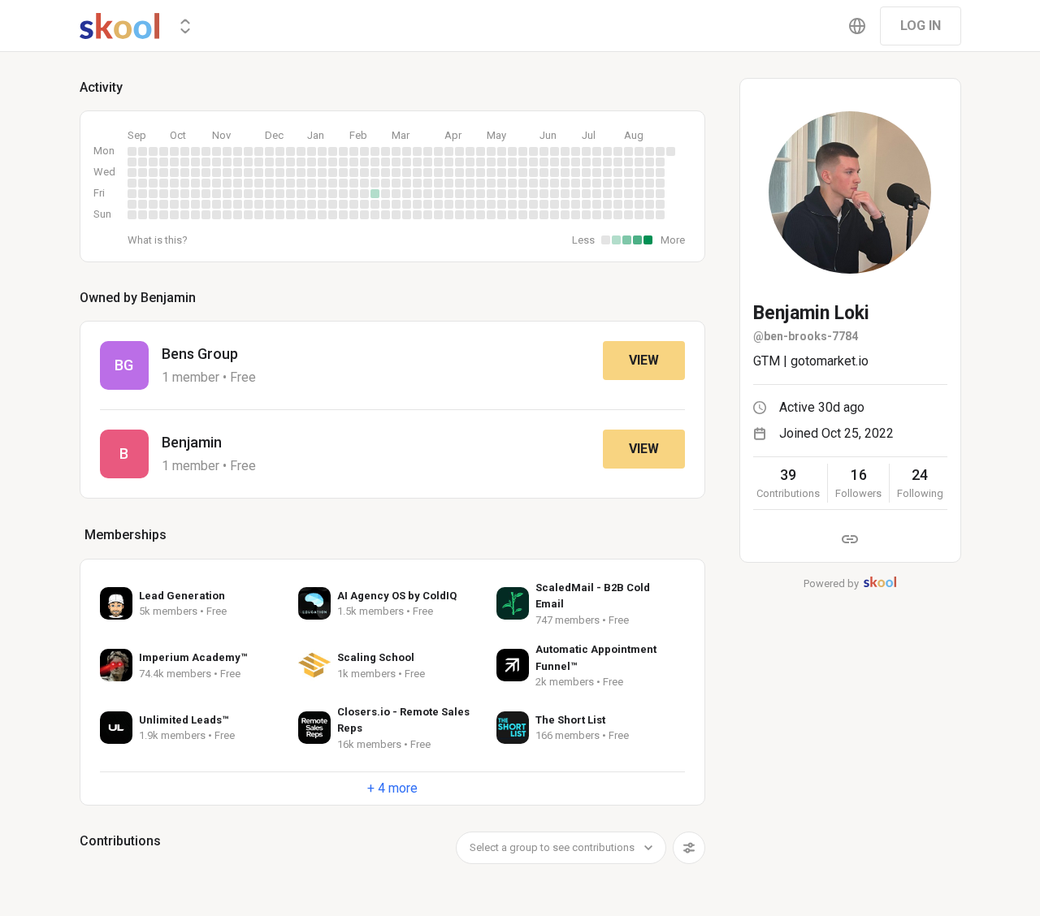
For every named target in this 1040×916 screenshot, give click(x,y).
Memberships (125, 534)
